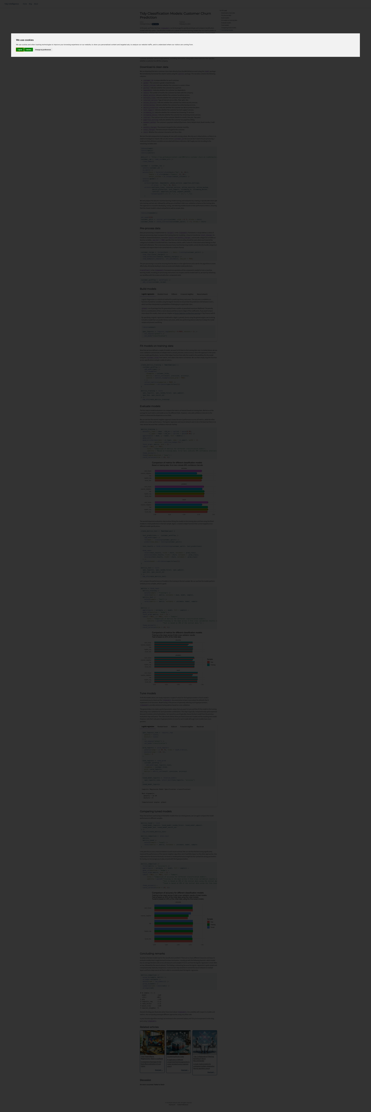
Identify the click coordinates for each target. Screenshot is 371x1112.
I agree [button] (20, 49)
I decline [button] (28, 49)
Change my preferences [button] (43, 49)
